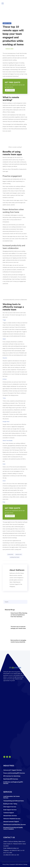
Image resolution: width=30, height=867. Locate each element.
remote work (18, 554)
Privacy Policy (6, 864)
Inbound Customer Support (11, 821)
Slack (4, 464)
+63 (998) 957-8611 (15, 850)
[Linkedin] (7, 757)
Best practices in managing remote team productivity (18, 641)
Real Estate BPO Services (10, 779)
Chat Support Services (9, 807)
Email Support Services (10, 810)
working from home (14, 557)
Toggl (4, 320)
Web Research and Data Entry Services (14, 824)
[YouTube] (10, 757)
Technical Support (8, 813)
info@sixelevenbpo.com (13, 848)
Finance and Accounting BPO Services (14, 773)
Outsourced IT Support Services (12, 770)
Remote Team (7, 23)
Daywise (5, 358)
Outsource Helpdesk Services (11, 818)
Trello (4, 398)
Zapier (4, 339)
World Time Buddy (7, 440)
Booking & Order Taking (10, 804)
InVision (5, 379)
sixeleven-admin (9, 48)
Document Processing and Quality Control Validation (13, 828)
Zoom (4, 481)
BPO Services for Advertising (11, 776)
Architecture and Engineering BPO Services (13, 782)
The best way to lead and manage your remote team (18, 627)
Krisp (4, 502)
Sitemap (25, 864)
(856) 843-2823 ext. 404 (12, 855)
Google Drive (6, 421)
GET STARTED (10, 90)
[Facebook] (4, 757)
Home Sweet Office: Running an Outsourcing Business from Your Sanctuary (19, 614)
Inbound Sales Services (10, 815)
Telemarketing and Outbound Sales (13, 801)
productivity (10, 554)
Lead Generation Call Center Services (11, 797)
